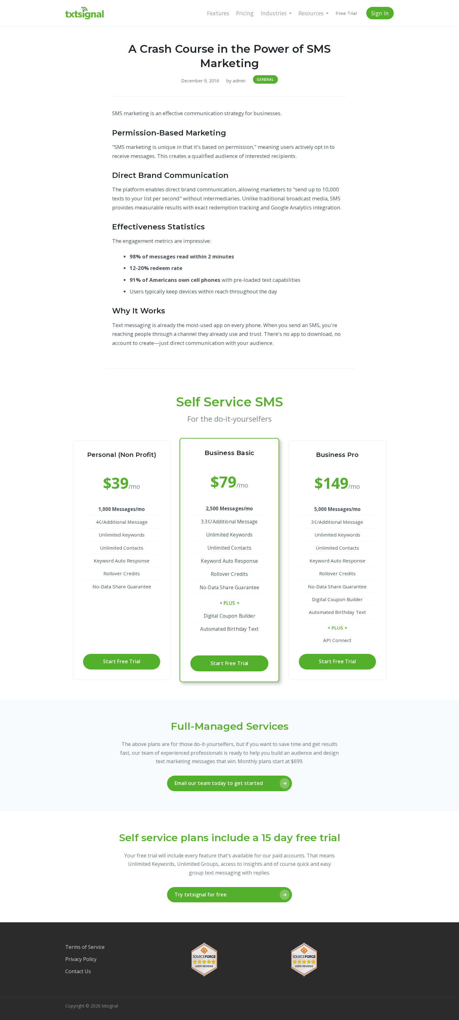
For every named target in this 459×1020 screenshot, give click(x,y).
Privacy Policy (80, 959)
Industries (274, 13)
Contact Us (78, 971)
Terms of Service (85, 947)
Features (218, 13)
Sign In (380, 13)
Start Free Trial (121, 661)
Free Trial (346, 13)
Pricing (245, 13)
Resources (311, 13)
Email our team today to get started (231, 783)
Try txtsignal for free (231, 894)
